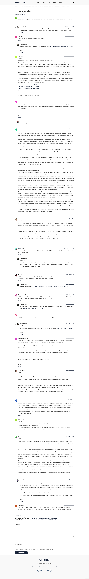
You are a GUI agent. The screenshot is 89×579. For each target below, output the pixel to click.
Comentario (17, 524)
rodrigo (19, 248)
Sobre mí (60, 2)
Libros (49, 2)
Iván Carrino (21, 2)
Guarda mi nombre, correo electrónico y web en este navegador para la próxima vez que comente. (34, 549)
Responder (21, 32)
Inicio (38, 2)
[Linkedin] (41, 570)
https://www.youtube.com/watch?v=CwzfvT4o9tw (28, 88)
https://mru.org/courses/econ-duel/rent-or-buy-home (33, 308)
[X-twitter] (37, 570)
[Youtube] (48, 570)
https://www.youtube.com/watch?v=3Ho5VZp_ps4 (28, 86)
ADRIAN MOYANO (22, 399)
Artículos (43, 2)
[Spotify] (51, 570)
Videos (54, 2)
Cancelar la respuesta (47, 518)
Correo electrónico (19, 544)
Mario (33, 518)
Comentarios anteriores (20, 14)
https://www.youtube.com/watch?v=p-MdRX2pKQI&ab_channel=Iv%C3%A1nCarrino (52, 286)
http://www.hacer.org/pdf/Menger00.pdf (64, 328)
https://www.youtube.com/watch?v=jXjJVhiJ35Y (28, 84)
